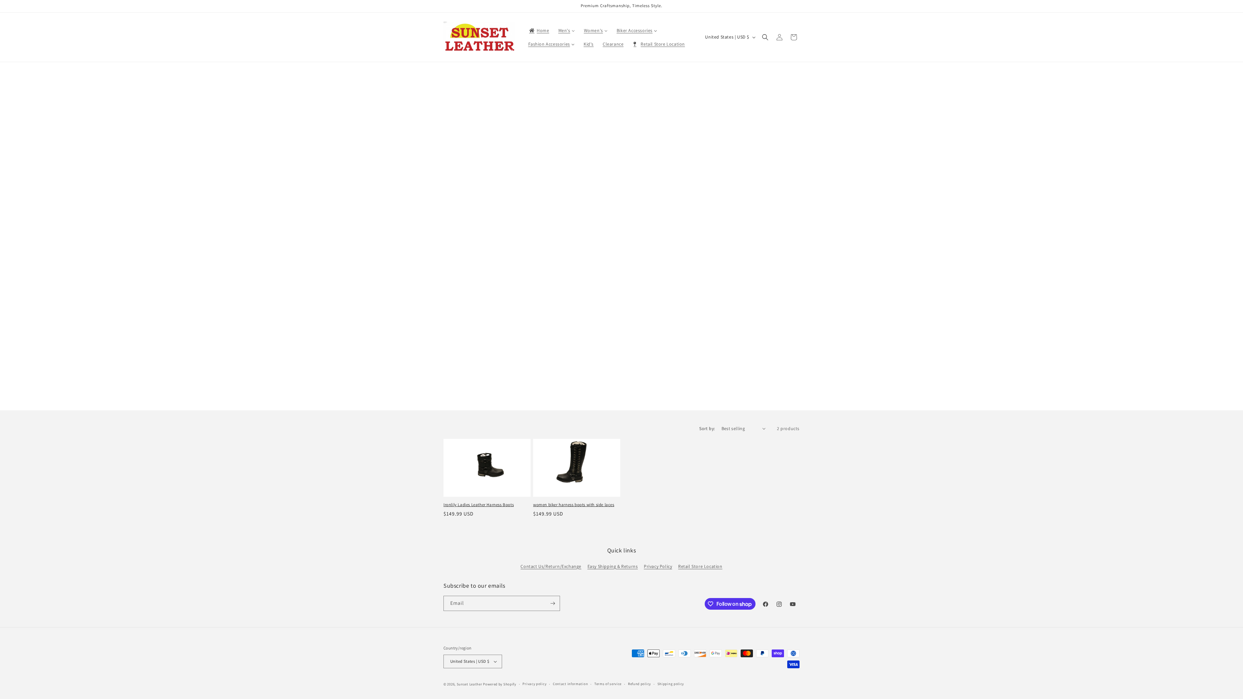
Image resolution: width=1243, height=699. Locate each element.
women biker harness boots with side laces (573, 504)
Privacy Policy (658, 566)
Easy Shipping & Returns (613, 566)
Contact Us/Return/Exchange (551, 566)
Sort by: (707, 428)
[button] (765, 37)
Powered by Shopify (499, 684)
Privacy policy (534, 684)
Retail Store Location (700, 566)
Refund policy (639, 684)
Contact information (570, 684)
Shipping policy (670, 684)
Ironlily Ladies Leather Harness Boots (478, 504)
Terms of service (608, 684)
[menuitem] (539, 30)
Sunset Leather (469, 684)
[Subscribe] (552, 603)
